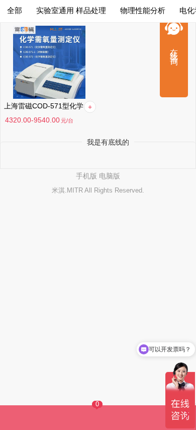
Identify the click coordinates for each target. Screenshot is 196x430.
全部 (14, 10)
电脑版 (109, 176)
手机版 (86, 176)
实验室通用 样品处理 (71, 10)
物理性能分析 (142, 10)
